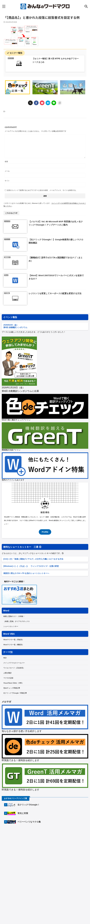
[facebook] (36, 102)
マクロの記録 (8, 677)
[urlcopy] (59, 102)
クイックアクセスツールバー (14, 662)
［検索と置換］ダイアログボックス (16, 621)
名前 (6, 161)
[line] (53, 102)
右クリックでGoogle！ (29, 805)
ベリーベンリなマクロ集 (29, 822)
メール (7, 171)
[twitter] (30, 102)
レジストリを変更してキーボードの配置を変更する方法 (55, 293)
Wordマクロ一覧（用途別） (13, 639)
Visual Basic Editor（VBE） (13, 682)
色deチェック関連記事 (11, 687)
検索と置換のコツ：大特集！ (14, 616)
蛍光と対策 (23, 813)
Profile (45, 532)
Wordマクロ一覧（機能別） (13, 644)
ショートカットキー (10, 626)
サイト (7, 181)
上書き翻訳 (7, 672)
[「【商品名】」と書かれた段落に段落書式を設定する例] (48, 102)
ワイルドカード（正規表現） (14, 667)
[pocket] (42, 102)
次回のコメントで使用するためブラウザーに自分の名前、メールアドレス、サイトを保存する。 (42, 190)
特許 (5, 657)
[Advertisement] (21, 845)
